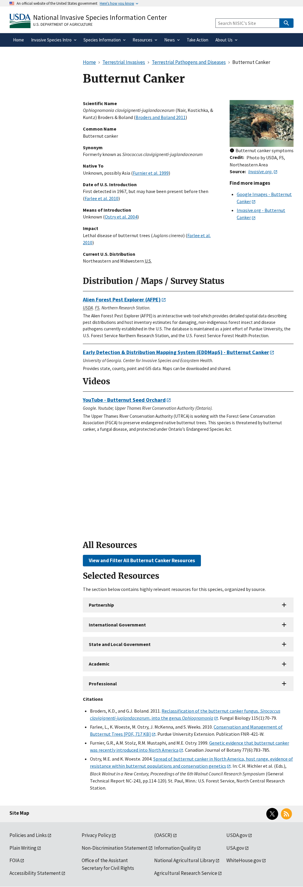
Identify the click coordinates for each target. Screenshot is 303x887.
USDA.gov (236, 835)
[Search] (286, 23)
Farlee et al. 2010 (101, 198)
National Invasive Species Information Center (100, 17)
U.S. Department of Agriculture (63, 24)
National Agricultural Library (184, 860)
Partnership (101, 605)
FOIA (14, 860)
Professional (103, 684)
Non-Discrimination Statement (115, 848)
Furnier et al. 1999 (151, 173)
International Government (117, 625)
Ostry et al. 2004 (121, 217)
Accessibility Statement (35, 873)
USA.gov (235, 848)
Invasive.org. (260, 171)
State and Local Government (120, 644)
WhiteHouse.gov (243, 860)
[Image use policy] (232, 151)
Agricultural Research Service (185, 873)
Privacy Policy (96, 835)
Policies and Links (28, 835)
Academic (99, 664)
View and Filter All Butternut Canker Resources (142, 560)
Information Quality (175, 848)
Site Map (19, 813)
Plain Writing (22, 848)
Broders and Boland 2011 (161, 117)
